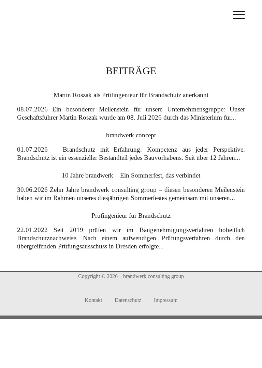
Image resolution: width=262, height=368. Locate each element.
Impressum (165, 300)
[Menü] (239, 14)
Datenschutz (128, 300)
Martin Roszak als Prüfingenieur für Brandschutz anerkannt (131, 94)
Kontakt (93, 300)
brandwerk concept (131, 135)
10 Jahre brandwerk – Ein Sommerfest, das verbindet (131, 175)
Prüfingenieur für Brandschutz (131, 215)
